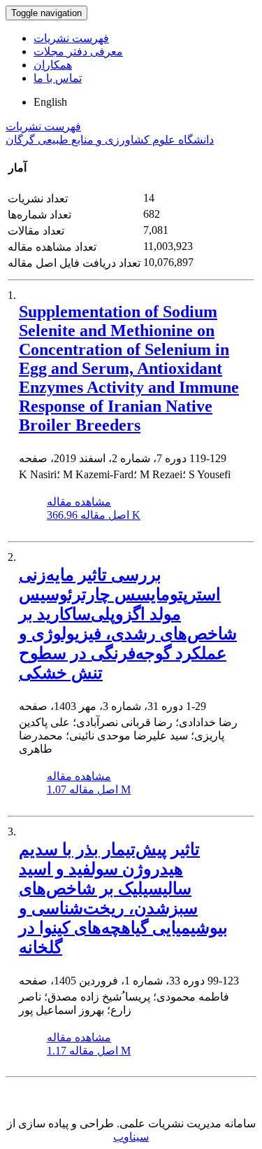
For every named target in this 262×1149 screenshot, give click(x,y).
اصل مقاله (93, 515)
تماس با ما (58, 78)
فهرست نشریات (71, 38)
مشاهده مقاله (79, 502)
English (50, 102)
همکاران (53, 65)
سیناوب (131, 1137)
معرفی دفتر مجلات (78, 51)
